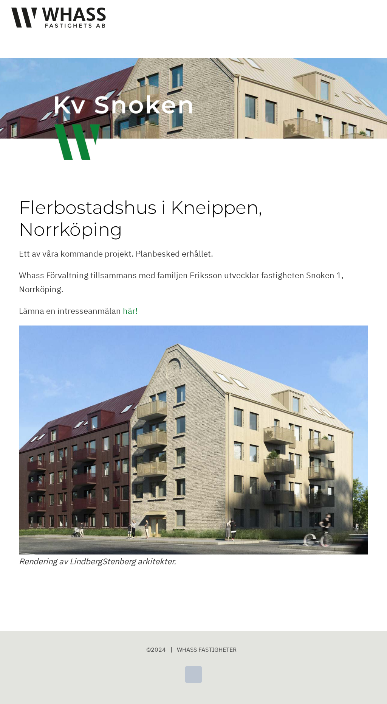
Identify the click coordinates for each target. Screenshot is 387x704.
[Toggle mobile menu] (373, 17)
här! (130, 310)
